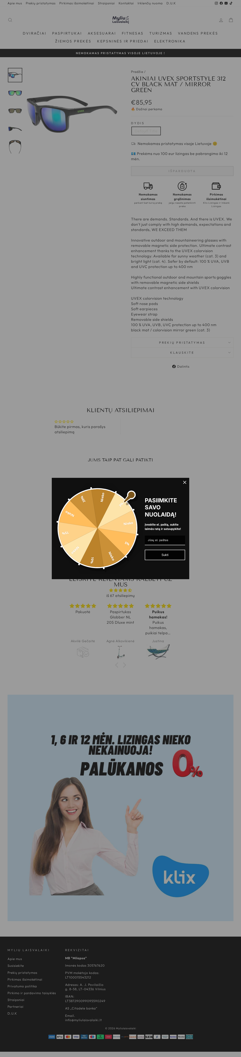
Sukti (165, 555)
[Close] (184, 482)
